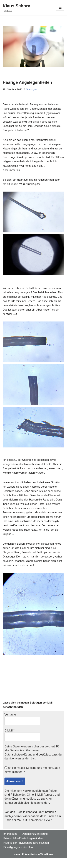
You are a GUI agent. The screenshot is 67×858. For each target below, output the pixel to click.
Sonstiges (31, 89)
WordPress (47, 854)
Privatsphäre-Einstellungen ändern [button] (23, 838)
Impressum (10, 833)
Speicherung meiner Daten (43, 767)
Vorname (10, 714)
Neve (17, 854)
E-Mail (9, 730)
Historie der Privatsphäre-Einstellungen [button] (26, 842)
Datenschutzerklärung (18, 754)
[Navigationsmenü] (60, 8)
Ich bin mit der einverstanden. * (32, 769)
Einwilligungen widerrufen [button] (18, 847)
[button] (33, 212)
